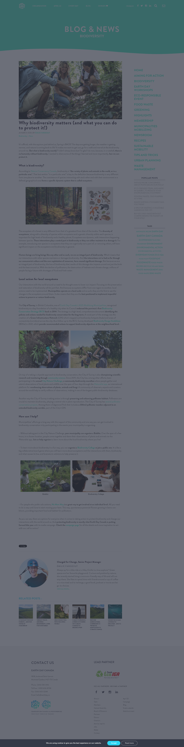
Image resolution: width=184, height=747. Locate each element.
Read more (129, 743)
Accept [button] (114, 743)
